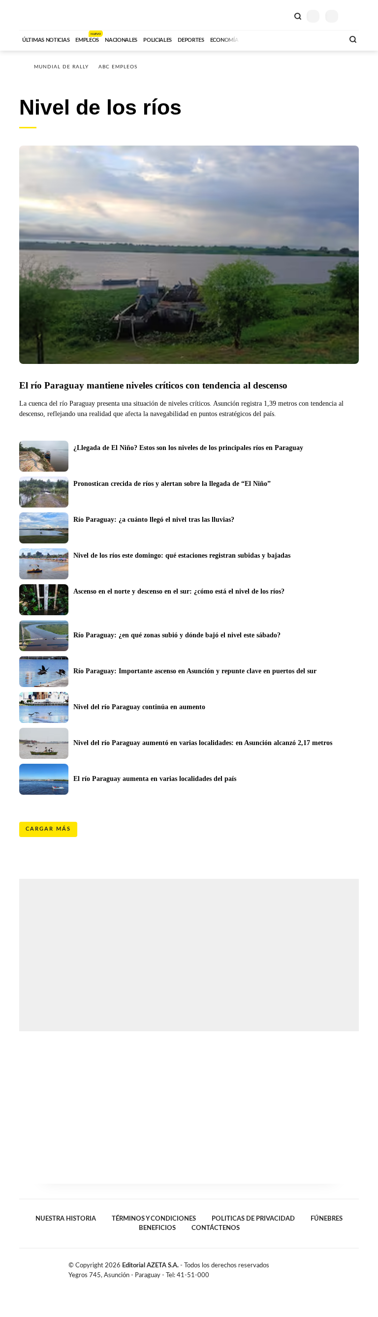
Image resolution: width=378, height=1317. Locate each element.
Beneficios (157, 1228)
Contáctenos (215, 1228)
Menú (352, 16)
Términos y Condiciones (154, 1219)
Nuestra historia (65, 1219)
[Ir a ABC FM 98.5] (323, 39)
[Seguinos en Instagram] (355, 1267)
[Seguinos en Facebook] (324, 1267)
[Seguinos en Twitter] (334, 1267)
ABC (37, 15)
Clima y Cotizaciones (281, 15)
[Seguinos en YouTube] (344, 1267)
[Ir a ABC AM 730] (284, 39)
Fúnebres (327, 1219)
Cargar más (48, 829)
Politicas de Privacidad (253, 1219)
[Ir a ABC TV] (257, 39)
